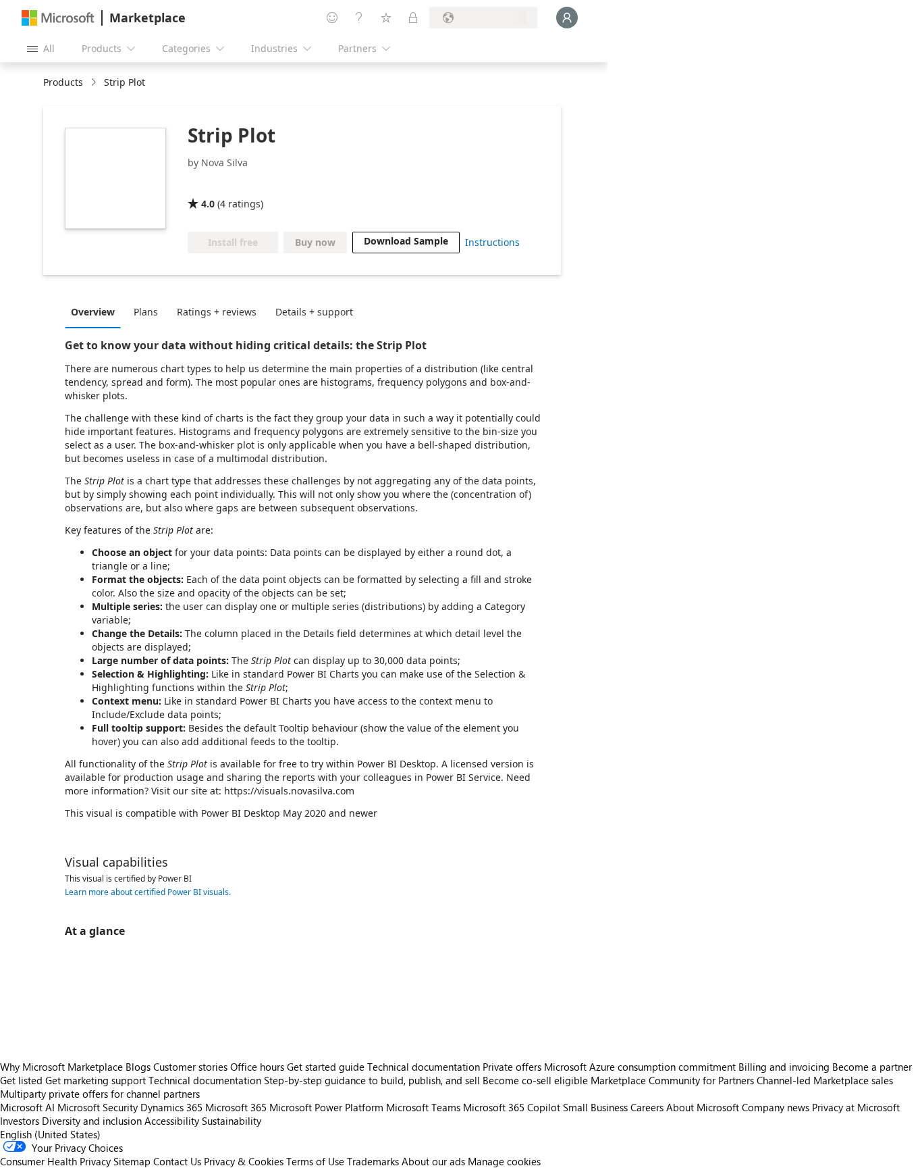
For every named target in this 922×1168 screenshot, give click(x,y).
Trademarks (373, 1161)
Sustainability (231, 1120)
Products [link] (63, 82)
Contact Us (177, 1161)
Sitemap (132, 1161)
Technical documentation (423, 1066)
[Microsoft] (58, 18)
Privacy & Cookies (243, 1161)
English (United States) (50, 1134)
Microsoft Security (97, 1107)
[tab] (96, 311)
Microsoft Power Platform (326, 1107)
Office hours (257, 1066)
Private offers (512, 1066)
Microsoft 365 (236, 1107)
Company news (775, 1107)
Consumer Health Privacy (55, 1161)
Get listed (21, 1080)
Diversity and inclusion (92, 1120)
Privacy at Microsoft (856, 1107)
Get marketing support (95, 1080)
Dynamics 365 (171, 1107)
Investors (19, 1120)
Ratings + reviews (216, 311)
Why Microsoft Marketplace (61, 1066)
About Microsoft (702, 1107)
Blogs (138, 1066)
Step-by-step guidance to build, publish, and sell (372, 1080)
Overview (93, 311)
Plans (146, 311)
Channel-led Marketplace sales (825, 1080)
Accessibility (171, 1120)
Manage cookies (504, 1161)
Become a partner (872, 1066)
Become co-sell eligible (535, 1080)
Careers (646, 1107)
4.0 (208, 203)
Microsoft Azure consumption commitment (641, 1066)
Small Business (595, 1107)
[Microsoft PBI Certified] (227, 184)
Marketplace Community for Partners (672, 1080)
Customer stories (190, 1066)
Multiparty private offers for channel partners (100, 1093)
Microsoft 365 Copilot (511, 1107)
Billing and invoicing (784, 1066)
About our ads (433, 1161)
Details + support (314, 311)
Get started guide (325, 1066)
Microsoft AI (27, 1107)
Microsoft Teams (423, 1107)
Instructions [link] (492, 242)
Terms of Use (315, 1161)
